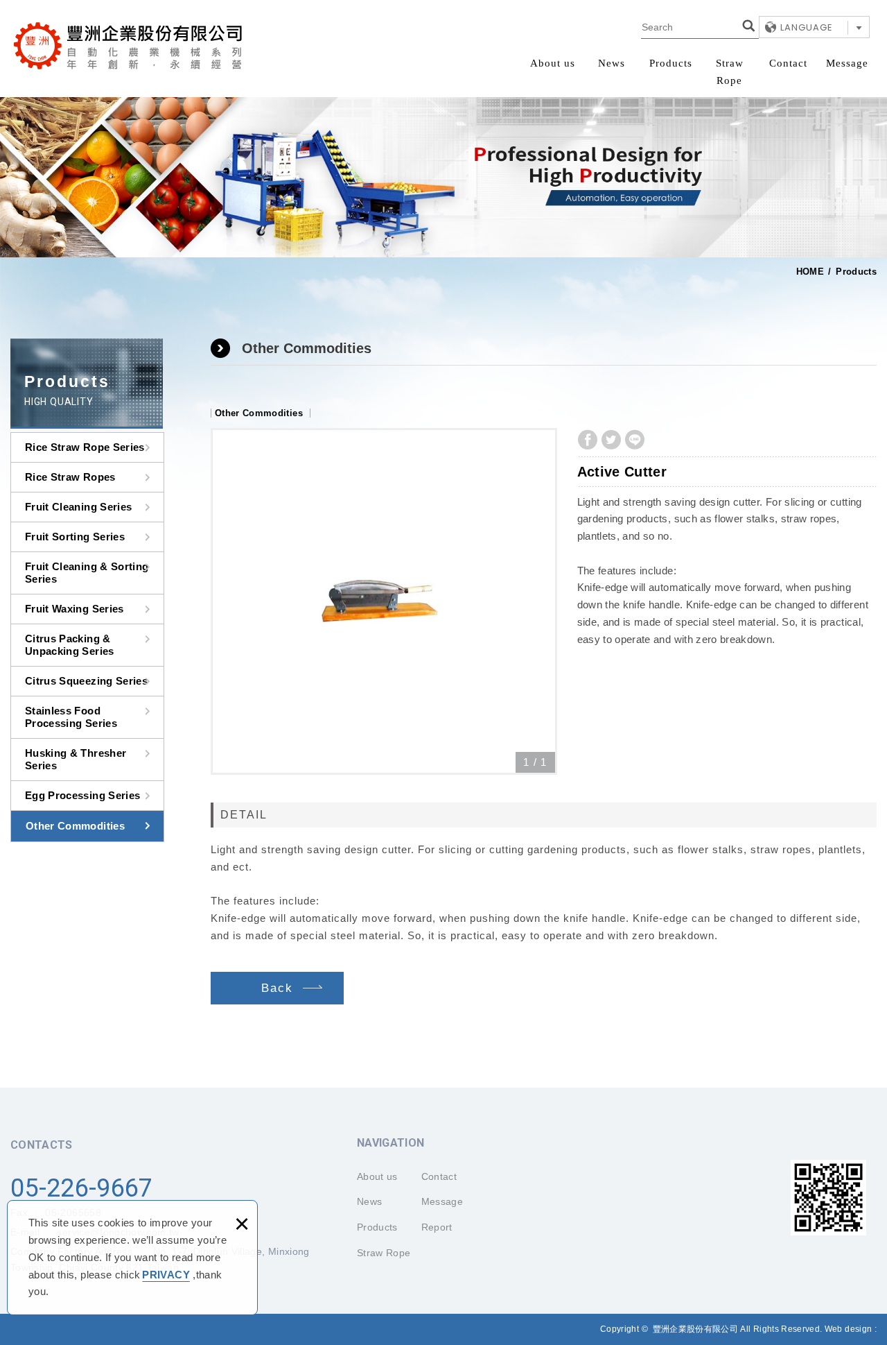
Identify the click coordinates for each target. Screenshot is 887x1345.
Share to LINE (634, 439)
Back (277, 988)
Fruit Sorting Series (75, 536)
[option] (384, 601)
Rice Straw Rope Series (85, 447)
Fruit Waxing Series (74, 609)
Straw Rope (730, 72)
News (611, 63)
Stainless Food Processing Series (71, 717)
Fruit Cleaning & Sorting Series (86, 572)
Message (847, 63)
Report (437, 1227)
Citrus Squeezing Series (86, 681)
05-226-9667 (81, 1188)
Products (670, 63)
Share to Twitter (611, 439)
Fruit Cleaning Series (78, 507)
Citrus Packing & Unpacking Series (69, 645)
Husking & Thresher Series (75, 759)
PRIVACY (165, 1274)
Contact (788, 63)
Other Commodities (75, 826)
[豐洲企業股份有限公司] (128, 46)
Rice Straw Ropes (70, 477)
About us (552, 63)
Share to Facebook (587, 439)
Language (806, 27)
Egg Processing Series (82, 795)
